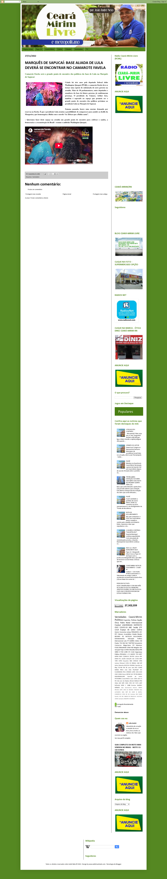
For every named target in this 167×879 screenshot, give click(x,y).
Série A (140, 678)
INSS (127, 650)
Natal (128, 623)
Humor (117, 632)
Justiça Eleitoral (120, 663)
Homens (135, 687)
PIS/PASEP (136, 670)
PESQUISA (123, 654)
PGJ (123, 696)
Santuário (120, 698)
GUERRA (132, 641)
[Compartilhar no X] (53, 174)
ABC (130, 627)
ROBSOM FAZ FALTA (123, 583)
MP (141, 663)
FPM (140, 681)
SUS (132, 674)
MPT (127, 692)
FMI (137, 694)
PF (128, 641)
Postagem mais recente (33, 194)
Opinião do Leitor (134, 676)
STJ (129, 652)
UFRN (120, 661)
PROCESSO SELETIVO (136, 696)
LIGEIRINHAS (127, 625)
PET (116, 634)
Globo (116, 683)
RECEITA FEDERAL (129, 665)
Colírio (59, 49)
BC (126, 667)
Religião (136, 648)
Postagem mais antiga (100, 194)
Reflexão (117, 685)
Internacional (137, 623)
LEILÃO (124, 659)
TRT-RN (135, 674)
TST (141, 670)
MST (140, 654)
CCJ (127, 690)
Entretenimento (120, 639)
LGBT (140, 683)
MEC (123, 692)
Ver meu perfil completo (122, 738)
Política (119, 620)
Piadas (117, 643)
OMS (126, 683)
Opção (139, 620)
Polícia (133, 620)
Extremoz (139, 645)
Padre (122, 623)
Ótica (117, 623)
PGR (132, 648)
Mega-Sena (127, 645)
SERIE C (123, 685)
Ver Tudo (118, 707)
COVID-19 (123, 627)
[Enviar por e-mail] (48, 174)
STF (140, 627)
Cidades (68, 49)
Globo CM (138, 641)
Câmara (120, 634)
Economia (123, 632)
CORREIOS (126, 656)
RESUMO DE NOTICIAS (123, 636)
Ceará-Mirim (49, 49)
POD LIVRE (124, 652)
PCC (120, 659)
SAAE (132, 652)
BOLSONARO (137, 636)
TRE (124, 667)
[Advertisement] (128, 148)
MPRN (116, 656)
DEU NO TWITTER (128, 643)
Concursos (118, 645)
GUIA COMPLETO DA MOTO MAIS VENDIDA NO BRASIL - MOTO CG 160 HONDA (128, 747)
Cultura (137, 656)
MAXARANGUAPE (120, 676)
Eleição (139, 634)
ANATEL (140, 692)
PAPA (120, 656)
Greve (124, 674)
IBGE (131, 661)
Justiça (129, 632)
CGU (126, 670)
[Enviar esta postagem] (44, 174)
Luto (125, 641)
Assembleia (127, 634)
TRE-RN (132, 656)
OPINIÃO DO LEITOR (132, 445)
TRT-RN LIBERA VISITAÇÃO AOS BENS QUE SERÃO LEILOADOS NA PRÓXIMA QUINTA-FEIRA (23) (133, 481)
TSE (121, 643)
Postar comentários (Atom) (39, 198)
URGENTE (126, 698)
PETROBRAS (118, 678)
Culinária (132, 694)
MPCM (128, 674)
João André (132, 723)
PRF (141, 656)
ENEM (116, 659)
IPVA (124, 672)
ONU (130, 670)
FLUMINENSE (118, 672)
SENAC (116, 698)
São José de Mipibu (123, 681)
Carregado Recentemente (125, 704)
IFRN (140, 661)
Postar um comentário (35, 189)
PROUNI (117, 690)
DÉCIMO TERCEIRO (134, 690)
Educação (131, 639)
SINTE (121, 690)
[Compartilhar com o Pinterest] (57, 174)
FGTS (136, 683)
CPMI (128, 648)
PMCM (126, 696)
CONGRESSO (118, 694)
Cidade (134, 634)
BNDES (140, 674)
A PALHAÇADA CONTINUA (130, 430)
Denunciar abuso (122, 712)
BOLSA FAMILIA (134, 681)
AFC (141, 632)
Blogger (118, 864)
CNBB (128, 685)
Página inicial (28, 49)
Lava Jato (131, 667)
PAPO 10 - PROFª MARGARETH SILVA (132, 549)
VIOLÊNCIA (132, 698)
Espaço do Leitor (127, 630)
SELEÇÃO (129, 659)
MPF (140, 659)
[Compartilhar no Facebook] (55, 174)
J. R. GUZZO (131, 654)
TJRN (116, 661)
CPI (133, 645)
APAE (124, 690)
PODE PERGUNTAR (120, 648)
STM (130, 683)
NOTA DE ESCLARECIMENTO (132, 513)
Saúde (135, 627)
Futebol (118, 625)
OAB (138, 663)
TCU (137, 654)
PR (129, 696)
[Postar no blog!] (51, 174)
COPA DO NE (126, 694)
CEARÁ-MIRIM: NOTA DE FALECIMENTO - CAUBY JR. (133, 567)
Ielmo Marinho (119, 665)
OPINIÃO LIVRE (130, 672)
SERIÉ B (134, 692)
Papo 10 (39, 49)
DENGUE (135, 661)
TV (87, 49)
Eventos (133, 685)
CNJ (133, 659)
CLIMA (120, 674)
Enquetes (126, 661)
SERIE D (117, 652)
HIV (120, 696)
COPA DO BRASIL (130, 663)
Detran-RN (138, 650)
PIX (116, 681)
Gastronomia (128, 687)
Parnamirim (138, 643)
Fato (141, 690)
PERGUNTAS (135, 632)
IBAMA (140, 687)
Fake (122, 687)
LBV (120, 683)
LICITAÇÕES (118, 692)
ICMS (135, 678)
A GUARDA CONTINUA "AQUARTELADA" (133, 531)
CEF (133, 683)
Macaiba (132, 650)
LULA (117, 630)
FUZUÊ (128, 461)
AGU (136, 667)
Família (116, 696)
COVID (137, 659)
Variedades (79, 49)
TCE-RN (120, 667)
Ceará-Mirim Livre (127, 678)
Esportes (126, 620)
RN (130, 692)
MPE (123, 683)
